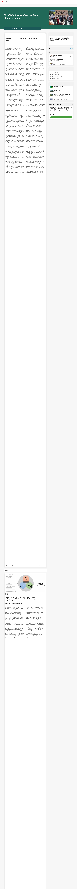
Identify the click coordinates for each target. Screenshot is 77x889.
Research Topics (23, 11)
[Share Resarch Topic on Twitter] (67, 48)
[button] (14, 28)
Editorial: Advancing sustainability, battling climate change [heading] (21, 39)
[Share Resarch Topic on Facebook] (69, 48)
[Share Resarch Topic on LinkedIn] (70, 48)
